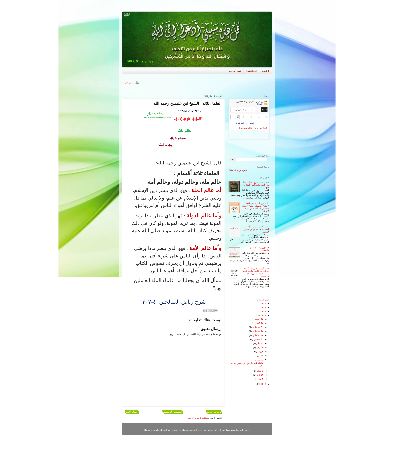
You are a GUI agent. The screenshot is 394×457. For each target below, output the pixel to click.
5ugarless (176, 430)
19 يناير (259, 375)
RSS (265, 104)
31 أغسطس (257, 327)
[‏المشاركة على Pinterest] (204, 310)
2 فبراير (259, 371)
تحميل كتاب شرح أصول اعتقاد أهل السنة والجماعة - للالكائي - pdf (255, 184)
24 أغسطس (257, 331)
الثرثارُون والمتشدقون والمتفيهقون (259, 249)
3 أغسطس (258, 339)
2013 (263, 384)
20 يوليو (259, 347)
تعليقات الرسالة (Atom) (198, 418)
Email (259, 104)
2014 (263, 316)
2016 (263, 307)
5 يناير (260, 379)
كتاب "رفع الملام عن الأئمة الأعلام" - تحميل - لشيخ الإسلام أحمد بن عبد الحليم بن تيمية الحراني (255, 207)
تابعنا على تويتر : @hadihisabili (253, 128)
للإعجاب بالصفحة (246, 123)
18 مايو (259, 355)
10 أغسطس (257, 335)
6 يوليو (260, 351)
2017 (263, 303)
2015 (263, 311)
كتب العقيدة (251, 71)
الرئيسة (265, 71)
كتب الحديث (235, 71)
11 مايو (260, 360)
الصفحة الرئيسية (172, 411)
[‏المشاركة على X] (210, 310)
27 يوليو (259, 343)
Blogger (148, 430)
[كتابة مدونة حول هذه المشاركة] (213, 310)
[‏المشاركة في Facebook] (207, 310)
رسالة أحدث (214, 411)
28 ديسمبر (258, 319)
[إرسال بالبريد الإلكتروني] (215, 310)
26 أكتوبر (259, 323)
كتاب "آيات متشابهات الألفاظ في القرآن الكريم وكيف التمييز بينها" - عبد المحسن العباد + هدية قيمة (255, 272)
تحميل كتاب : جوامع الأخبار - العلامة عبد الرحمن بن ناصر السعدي (256, 229)
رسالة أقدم (131, 411)
